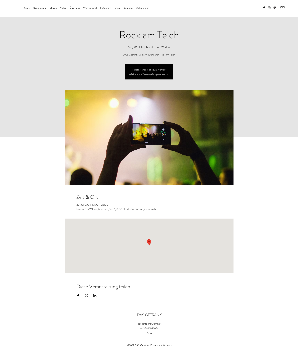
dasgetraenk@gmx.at (149, 323)
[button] (282, 7)
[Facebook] (264, 7)
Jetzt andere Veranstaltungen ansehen (149, 74)
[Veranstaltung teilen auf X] (86, 295)
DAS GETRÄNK (149, 314)
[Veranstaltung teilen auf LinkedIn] (95, 295)
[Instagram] (269, 7)
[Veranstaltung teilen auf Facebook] (78, 295)
